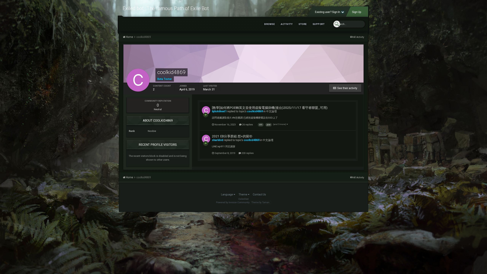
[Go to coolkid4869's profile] (206, 110)
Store (302, 24)
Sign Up (356, 12)
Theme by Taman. (260, 202)
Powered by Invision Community (233, 202)
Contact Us (259, 194)
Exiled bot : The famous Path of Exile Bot (166, 8)
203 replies (247, 153)
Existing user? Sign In (328, 12)
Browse (269, 24)
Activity (287, 24)
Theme (243, 194)
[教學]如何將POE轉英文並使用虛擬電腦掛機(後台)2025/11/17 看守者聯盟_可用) (270, 108)
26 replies (247, 124)
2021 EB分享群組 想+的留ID (232, 136)
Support (319, 24)
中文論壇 (271, 111)
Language (227, 194)
